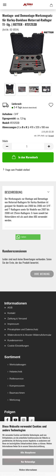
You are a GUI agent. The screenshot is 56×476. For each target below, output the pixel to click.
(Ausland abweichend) (30, 107)
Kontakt (11, 313)
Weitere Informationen (28, 469)
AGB (9, 307)
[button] (7, 146)
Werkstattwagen (17, 364)
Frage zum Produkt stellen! (17, 170)
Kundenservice (15, 340)
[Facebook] (7, 420)
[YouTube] (15, 420)
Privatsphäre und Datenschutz (22, 329)
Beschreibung (13, 192)
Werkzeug (14, 399)
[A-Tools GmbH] (28, 4)
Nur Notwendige (28, 461)
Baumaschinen (17, 392)
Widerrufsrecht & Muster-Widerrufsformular (29, 334)
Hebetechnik (15, 371)
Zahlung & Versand (17, 318)
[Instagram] (23, 420)
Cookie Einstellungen (18, 345)
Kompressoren (17, 385)
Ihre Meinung (42, 274)
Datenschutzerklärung (37, 446)
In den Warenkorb (28, 157)
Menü (4, 4)
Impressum (13, 324)
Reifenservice (16, 378)
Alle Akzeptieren (28, 452)
